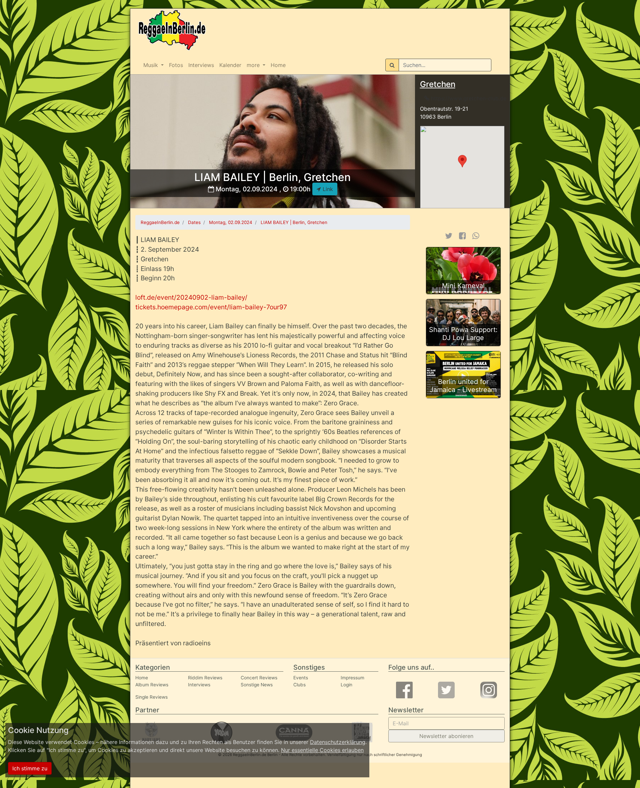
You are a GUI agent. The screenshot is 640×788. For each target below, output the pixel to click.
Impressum (352, 677)
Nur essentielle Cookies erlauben (322, 750)
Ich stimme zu (29, 768)
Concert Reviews (259, 677)
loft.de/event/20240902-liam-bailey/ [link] (191, 297)
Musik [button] (151, 65)
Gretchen (437, 84)
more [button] (254, 65)
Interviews (201, 65)
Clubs (299, 684)
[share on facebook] (462, 236)
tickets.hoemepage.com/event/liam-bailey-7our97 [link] (211, 307)
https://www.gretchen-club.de (467, 98)
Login (346, 684)
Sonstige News (257, 684)
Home (278, 65)
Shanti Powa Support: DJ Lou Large (463, 334)
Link (327, 189)
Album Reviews (151, 684)
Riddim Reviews (205, 677)
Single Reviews (151, 697)
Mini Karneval (463, 286)
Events (300, 677)
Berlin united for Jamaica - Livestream (463, 386)
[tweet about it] (449, 236)
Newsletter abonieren (446, 736)
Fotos (176, 65)
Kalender (230, 65)
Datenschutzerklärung (337, 742)
